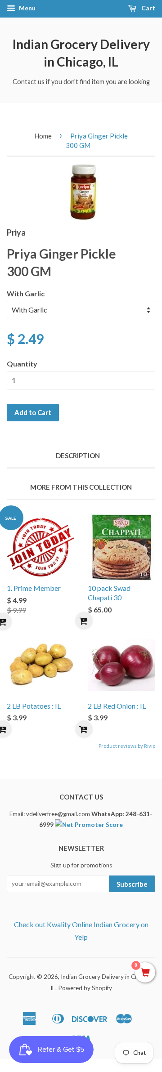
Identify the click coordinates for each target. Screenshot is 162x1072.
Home (43, 136)
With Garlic (26, 293)
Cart (147, 8)
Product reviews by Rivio (127, 746)
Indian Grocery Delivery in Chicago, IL (81, 52)
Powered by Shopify (85, 988)
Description (78, 455)
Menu (27, 8)
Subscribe (132, 884)
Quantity (22, 363)
